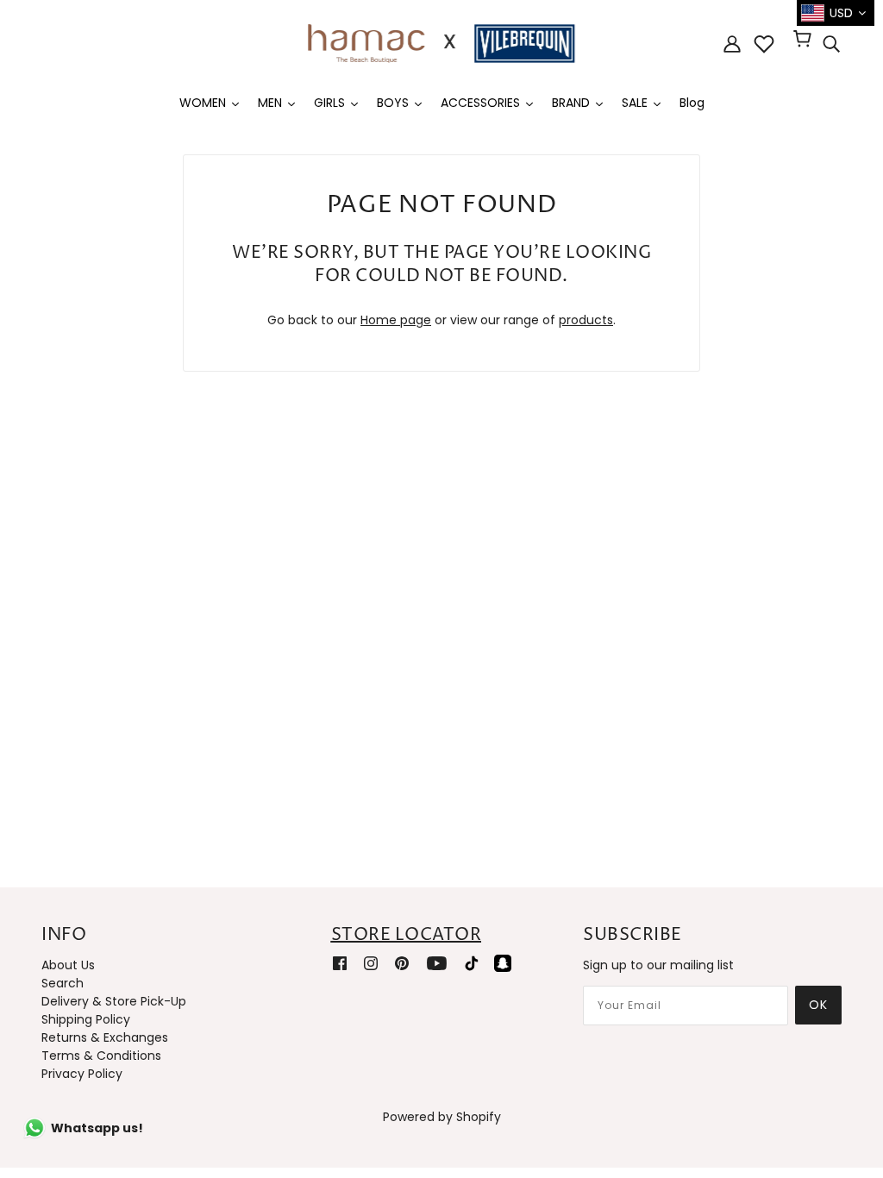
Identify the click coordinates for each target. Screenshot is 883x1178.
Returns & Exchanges (104, 1037)
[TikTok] (471, 963)
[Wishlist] (764, 44)
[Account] (732, 43)
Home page (395, 320)
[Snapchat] (502, 963)
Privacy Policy (81, 1073)
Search (62, 983)
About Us (68, 965)
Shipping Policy (85, 1019)
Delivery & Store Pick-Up (113, 1001)
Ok (818, 1004)
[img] (831, 44)
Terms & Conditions (101, 1055)
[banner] (441, 42)
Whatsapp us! (97, 1128)
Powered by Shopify (442, 1116)
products (586, 320)
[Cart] (805, 40)
